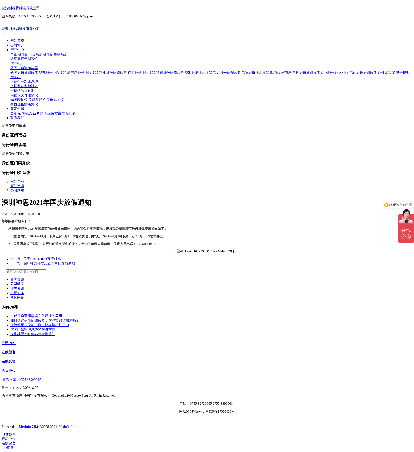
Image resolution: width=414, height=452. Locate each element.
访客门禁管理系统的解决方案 (32, 329)
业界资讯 (17, 288)
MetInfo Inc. (67, 426)
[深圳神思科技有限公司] (207, 8)
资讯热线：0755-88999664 (21, 379)
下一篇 (42, 263)
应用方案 (17, 293)
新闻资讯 (17, 186)
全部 (13, 54)
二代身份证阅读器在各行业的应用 (36, 316)
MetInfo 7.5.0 (29, 426)
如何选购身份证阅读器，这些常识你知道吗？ (44, 320)
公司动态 (17, 190)
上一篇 (35, 259)
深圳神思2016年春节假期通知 (32, 334)
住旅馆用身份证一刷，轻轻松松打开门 (39, 325)
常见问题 (17, 297)
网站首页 (17, 41)
